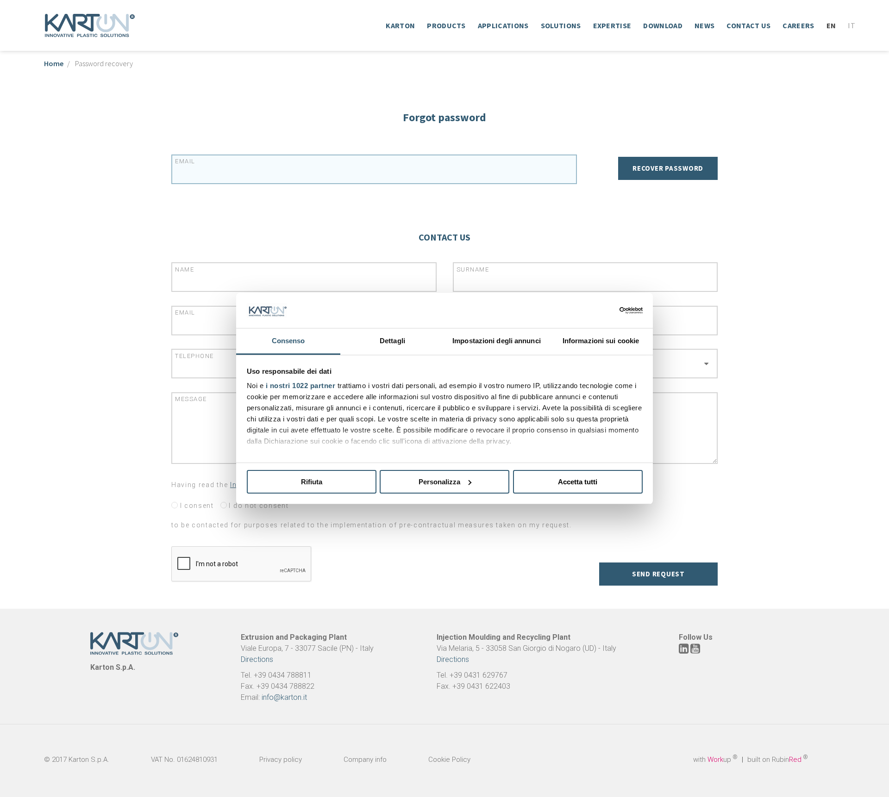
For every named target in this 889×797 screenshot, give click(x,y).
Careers (798, 25)
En (831, 25)
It (851, 25)
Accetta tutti (577, 482)
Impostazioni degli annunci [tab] (496, 341)
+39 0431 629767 (478, 675)
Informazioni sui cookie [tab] (601, 341)
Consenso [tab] (288, 341)
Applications (503, 25)
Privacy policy (280, 759)
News (704, 25)
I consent (196, 505)
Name (184, 269)
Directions (257, 659)
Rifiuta (311, 482)
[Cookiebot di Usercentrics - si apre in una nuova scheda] (602, 310)
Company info (365, 759)
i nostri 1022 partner (301, 385)
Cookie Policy (449, 759)
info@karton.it (284, 697)
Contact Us (748, 25)
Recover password (667, 168)
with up (715, 759)
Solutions (561, 25)
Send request (658, 573)
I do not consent (258, 505)
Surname (473, 269)
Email (185, 161)
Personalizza (439, 482)
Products (446, 25)
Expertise (612, 25)
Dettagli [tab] (392, 341)
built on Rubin (777, 759)
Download (662, 25)
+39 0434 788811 (283, 675)
